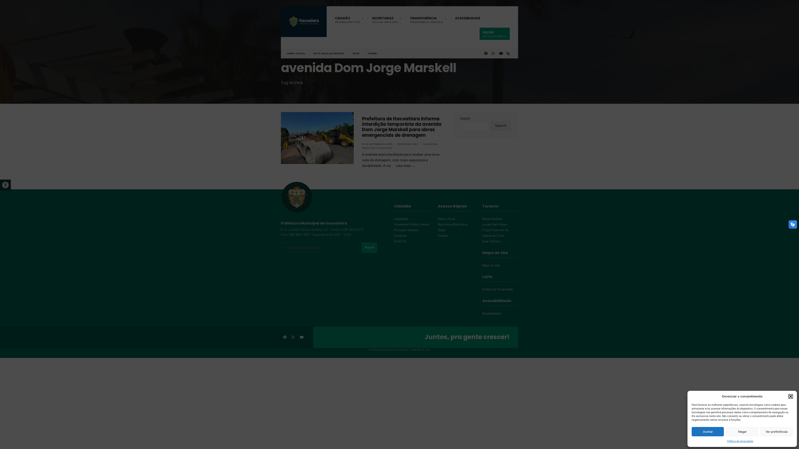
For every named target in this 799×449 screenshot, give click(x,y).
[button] (791, 396)
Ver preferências (777, 432)
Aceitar (708, 432)
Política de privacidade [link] (740, 441)
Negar (742, 432)
